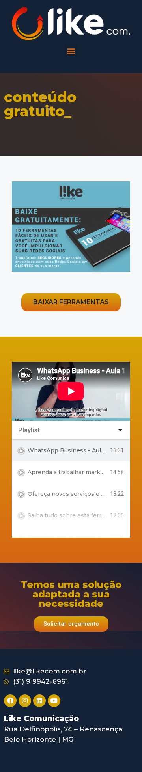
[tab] (71, 450)
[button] (71, 50)
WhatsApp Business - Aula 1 (68, 450)
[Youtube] (54, 700)
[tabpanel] (71, 391)
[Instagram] (25, 700)
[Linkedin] (39, 700)
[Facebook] (10, 700)
